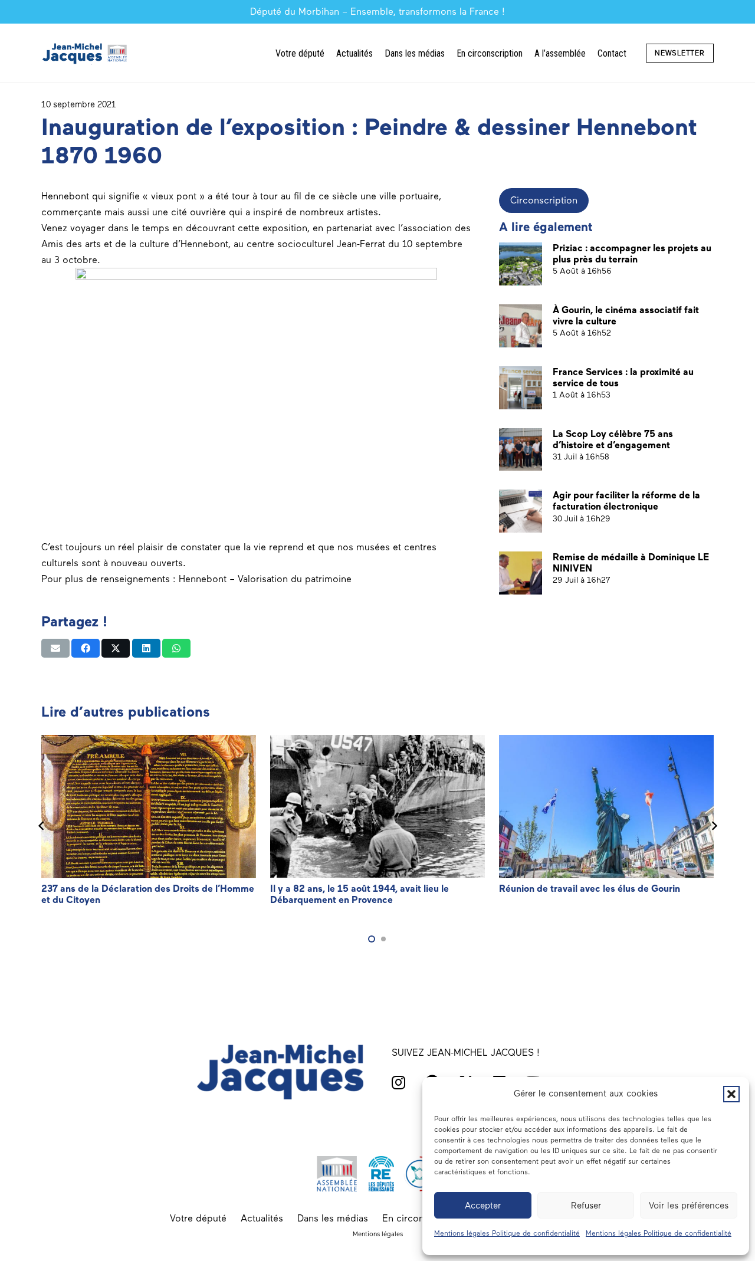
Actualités (262, 1218)
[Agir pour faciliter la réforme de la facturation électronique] (520, 511)
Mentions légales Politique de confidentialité (507, 1233)
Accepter (483, 1205)
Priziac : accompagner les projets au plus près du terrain (632, 253)
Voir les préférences (688, 1205)
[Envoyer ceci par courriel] (55, 648)
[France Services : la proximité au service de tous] (520, 387)
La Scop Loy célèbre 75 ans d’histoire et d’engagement (613, 439)
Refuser (586, 1205)
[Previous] (41, 825)
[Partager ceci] (85, 648)
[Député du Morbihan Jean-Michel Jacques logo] (85, 53)
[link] (265, 578)
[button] (731, 1094)
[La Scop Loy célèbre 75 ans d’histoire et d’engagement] (520, 449)
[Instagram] (398, 1082)
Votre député (198, 1218)
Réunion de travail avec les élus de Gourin (589, 888)
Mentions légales (378, 1234)
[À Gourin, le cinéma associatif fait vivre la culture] (520, 325)
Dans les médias (332, 1218)
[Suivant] (713, 825)
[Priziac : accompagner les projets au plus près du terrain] (520, 263)
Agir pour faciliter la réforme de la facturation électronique (626, 501)
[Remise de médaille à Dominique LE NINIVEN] (520, 573)
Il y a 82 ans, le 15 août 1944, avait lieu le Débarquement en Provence (359, 894)
